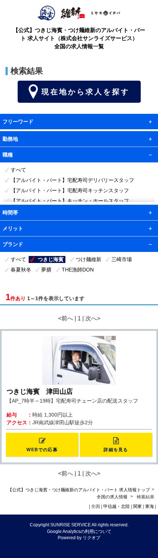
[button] (42, 445)
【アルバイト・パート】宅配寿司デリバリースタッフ (72, 180)
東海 (149, 506)
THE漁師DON (78, 270)
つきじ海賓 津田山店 (40, 391)
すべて (18, 170)
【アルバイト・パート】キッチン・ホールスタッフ (70, 201)
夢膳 (46, 270)
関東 (137, 506)
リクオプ (91, 537)
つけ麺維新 (88, 259)
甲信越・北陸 (116, 506)
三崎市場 (121, 259)
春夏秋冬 (21, 270)
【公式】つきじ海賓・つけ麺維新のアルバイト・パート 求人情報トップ (79, 489)
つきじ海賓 (51, 259)
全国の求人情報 (113, 496)
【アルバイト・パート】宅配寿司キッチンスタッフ (70, 190)
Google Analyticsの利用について (79, 531)
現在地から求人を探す (86, 92)
